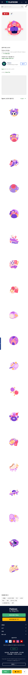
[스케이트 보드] (14, 492)
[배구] (14, 315)
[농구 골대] (14, 188)
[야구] (14, 416)
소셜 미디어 (14, 637)
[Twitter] (10, 641)
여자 (17, 598)
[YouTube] (21, 641)
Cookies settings (18, 654)
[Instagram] (17, 641)
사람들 (3, 598)
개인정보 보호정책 (14, 652)
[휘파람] (14, 264)
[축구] (14, 112)
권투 (13, 603)
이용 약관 (7, 652)
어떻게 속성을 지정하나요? (8, 58)
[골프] (14, 568)
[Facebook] (6, 641)
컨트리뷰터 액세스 (14, 615)
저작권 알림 (9, 654)
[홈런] (14, 543)
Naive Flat (7, 72)
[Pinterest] (14, 641)
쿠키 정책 (21, 652)
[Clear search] (18, 6)
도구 (3, 628)
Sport (3, 69)
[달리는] (14, 163)
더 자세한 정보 (6, 53)
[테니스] (14, 365)
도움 (3, 631)
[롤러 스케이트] (14, 467)
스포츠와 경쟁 (10, 598)
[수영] (14, 340)
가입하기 (14, 648)
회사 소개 (4, 634)
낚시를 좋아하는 (6, 603)
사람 (7, 600)
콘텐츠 (3, 625)
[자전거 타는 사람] (14, 213)
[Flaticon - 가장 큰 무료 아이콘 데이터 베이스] (12, 2)
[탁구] (14, 391)
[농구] (14, 137)
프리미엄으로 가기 (14, 619)
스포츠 (21, 598)
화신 (3, 600)
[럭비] (14, 442)
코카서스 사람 (13, 600)
